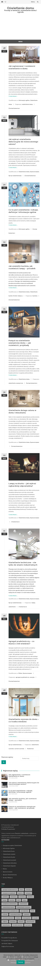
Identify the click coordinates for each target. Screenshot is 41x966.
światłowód (30, 921)
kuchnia (35, 296)
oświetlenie (12, 606)
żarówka (28, 925)
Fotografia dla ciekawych (9, 940)
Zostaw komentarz (14, 108)
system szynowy (19, 748)
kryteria (22, 896)
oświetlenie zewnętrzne (16, 383)
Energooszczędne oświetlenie (12, 845)
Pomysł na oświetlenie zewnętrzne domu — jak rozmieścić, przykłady (20, 343)
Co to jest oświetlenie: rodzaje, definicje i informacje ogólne (20, 791)
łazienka (13, 921)
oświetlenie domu (27, 104)
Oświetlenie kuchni (9, 857)
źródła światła (17, 925)
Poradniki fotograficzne (9, 937)
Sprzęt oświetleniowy (15, 175)
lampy (33, 602)
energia (32, 677)
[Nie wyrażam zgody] (39, 959)
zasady (35, 918)
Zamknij (20, 962)
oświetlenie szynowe (23, 907)
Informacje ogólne (24, 100)
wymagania (26, 918)
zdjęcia (5, 921)
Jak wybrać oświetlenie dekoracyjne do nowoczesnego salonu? (23, 141)
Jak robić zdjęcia (6, 943)
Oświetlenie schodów (10, 863)
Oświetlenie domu (20, 8)
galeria (20, 893)
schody (5, 914)
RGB (32, 911)
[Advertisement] (20, 28)
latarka (12, 900)
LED (18, 900)
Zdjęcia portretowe (7, 946)
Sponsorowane (34, 171)
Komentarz (30, 748)
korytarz (13, 896)
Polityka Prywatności (8, 829)
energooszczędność (9, 893)
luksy (24, 900)
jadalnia (5, 896)
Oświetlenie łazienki (9, 860)
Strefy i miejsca (18, 296)
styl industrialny (15, 914)
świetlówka (6, 925)
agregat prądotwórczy (22, 677)
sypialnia (26, 914)
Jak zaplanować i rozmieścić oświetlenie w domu (19, 775)
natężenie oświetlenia (9, 903)
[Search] (3, 762)
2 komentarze (15, 521)
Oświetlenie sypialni (9, 866)
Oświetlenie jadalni (9, 854)
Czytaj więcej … (13, 96)
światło (21, 921)
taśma (18, 918)
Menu (33, 2)
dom (21, 889)
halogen (28, 893)
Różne (20, 673)
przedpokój (24, 911)
